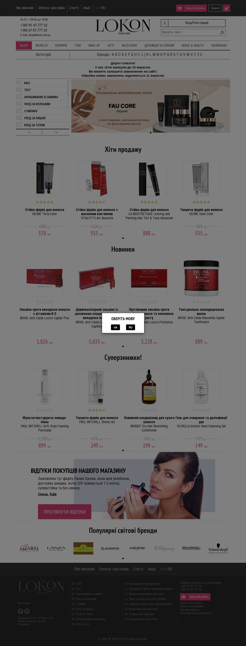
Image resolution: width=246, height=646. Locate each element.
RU (130, 327)
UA (115, 327)
